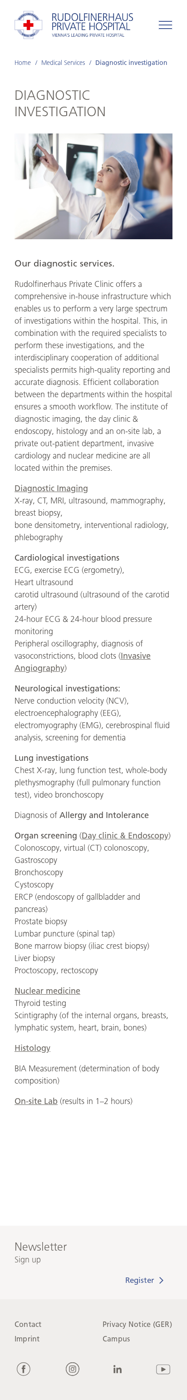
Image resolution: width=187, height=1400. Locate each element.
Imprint (27, 1339)
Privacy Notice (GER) (137, 1324)
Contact (28, 1324)
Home (23, 63)
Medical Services (63, 63)
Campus (116, 1339)
